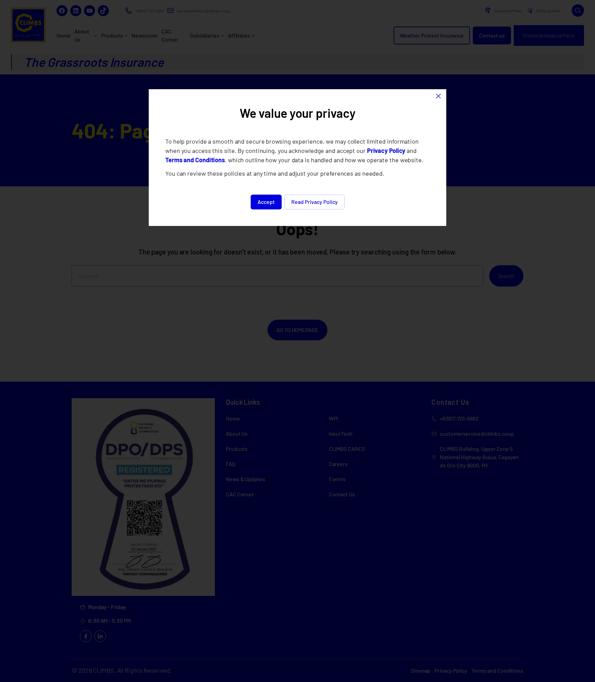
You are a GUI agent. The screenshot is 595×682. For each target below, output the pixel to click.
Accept (266, 201)
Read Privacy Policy (314, 201)
